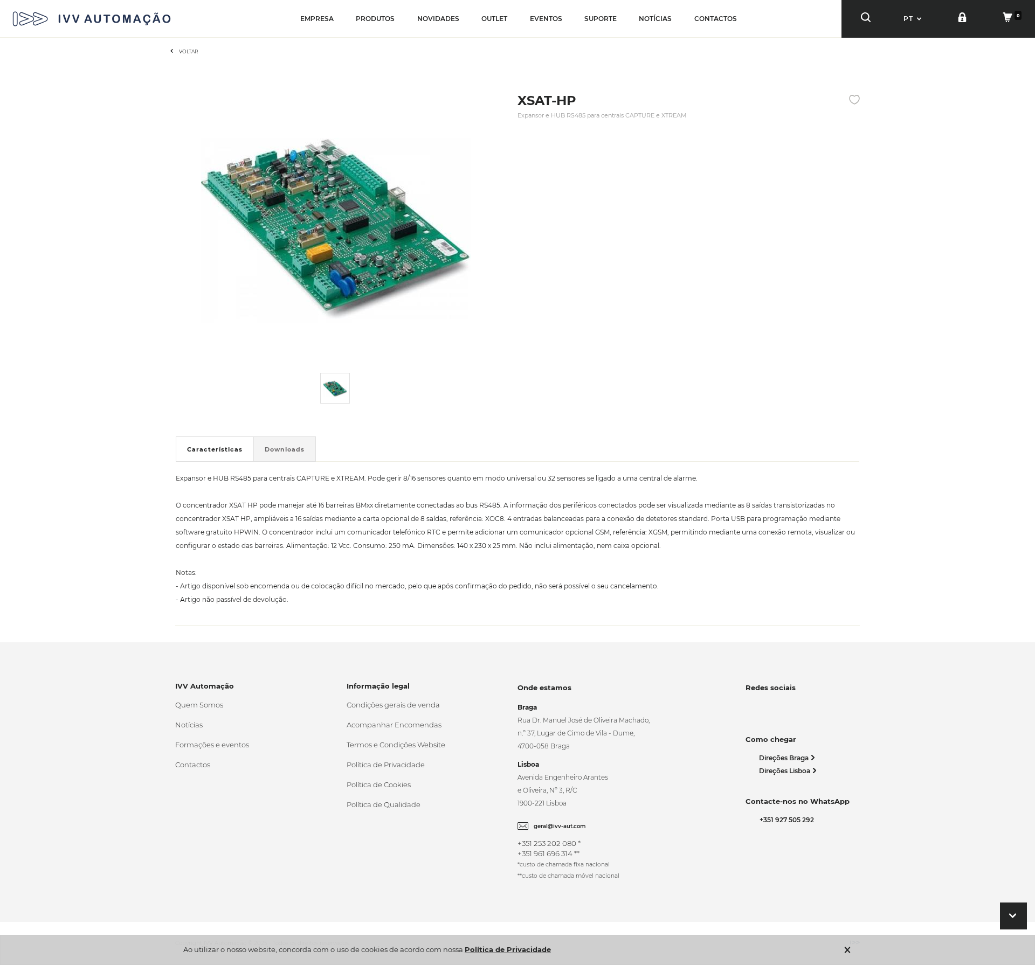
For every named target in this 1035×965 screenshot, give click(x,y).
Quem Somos (199, 704)
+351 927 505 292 (785, 820)
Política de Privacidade (386, 764)
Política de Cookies (379, 784)
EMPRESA (317, 19)
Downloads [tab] (285, 449)
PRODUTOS (375, 19)
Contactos (192, 764)
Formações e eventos (212, 744)
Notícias (189, 724)
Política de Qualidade (383, 804)
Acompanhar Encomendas (394, 724)
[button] (913, 18)
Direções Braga (784, 758)
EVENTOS (546, 19)
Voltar (188, 51)
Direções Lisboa (785, 771)
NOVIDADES (438, 19)
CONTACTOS (715, 19)
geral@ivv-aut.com (560, 826)
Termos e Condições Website (396, 744)
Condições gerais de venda (393, 704)
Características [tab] (215, 449)
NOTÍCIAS (655, 19)
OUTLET (494, 19)
